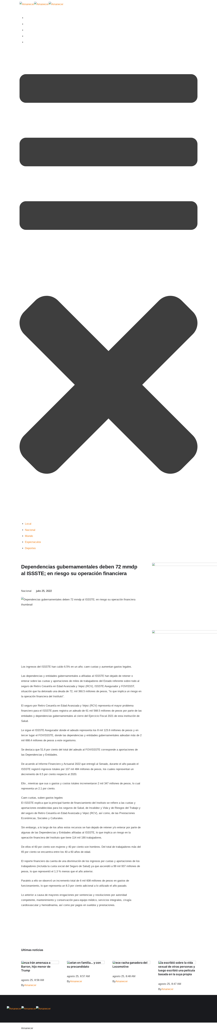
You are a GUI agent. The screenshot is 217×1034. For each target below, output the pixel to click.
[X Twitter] (138, 591)
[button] (108, 283)
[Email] (122, 591)
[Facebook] (114, 591)
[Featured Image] (40, 963)
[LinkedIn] (130, 591)
